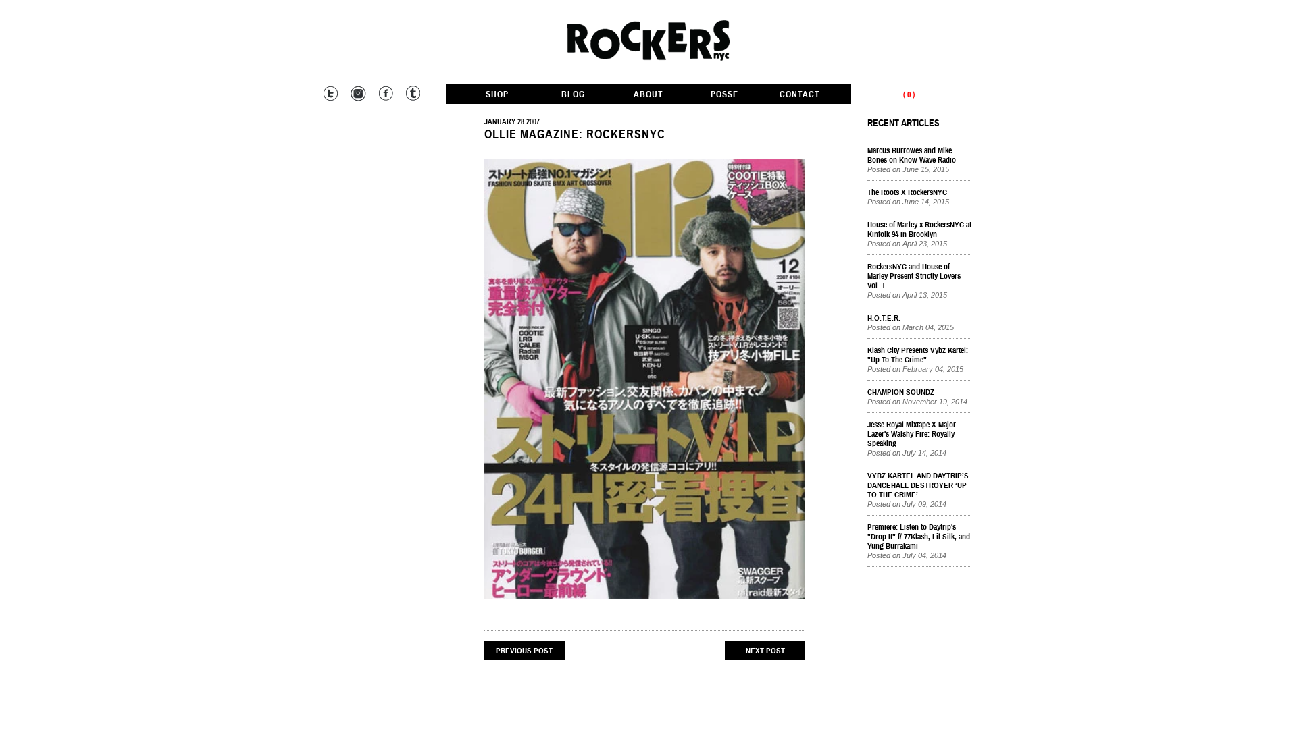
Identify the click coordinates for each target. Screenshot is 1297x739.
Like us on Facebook (384, 93)
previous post (524, 650)
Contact (800, 94)
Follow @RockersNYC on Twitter (330, 93)
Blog (573, 94)
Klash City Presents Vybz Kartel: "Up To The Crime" (917, 355)
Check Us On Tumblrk (411, 93)
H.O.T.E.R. (883, 318)
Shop (497, 94)
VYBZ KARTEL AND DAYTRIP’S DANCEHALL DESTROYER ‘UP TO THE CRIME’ (918, 485)
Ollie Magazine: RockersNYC (574, 134)
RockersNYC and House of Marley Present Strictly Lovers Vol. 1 (914, 276)
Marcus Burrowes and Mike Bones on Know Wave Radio (911, 155)
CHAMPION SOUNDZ (900, 392)
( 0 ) (909, 94)
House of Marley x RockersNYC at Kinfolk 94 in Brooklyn (919, 229)
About (648, 94)
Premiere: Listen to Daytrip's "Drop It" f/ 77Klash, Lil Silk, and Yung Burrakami (918, 536)
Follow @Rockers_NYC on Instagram (357, 93)
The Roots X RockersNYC (907, 192)
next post (765, 650)
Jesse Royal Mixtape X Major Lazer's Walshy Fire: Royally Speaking (911, 434)
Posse (724, 94)
